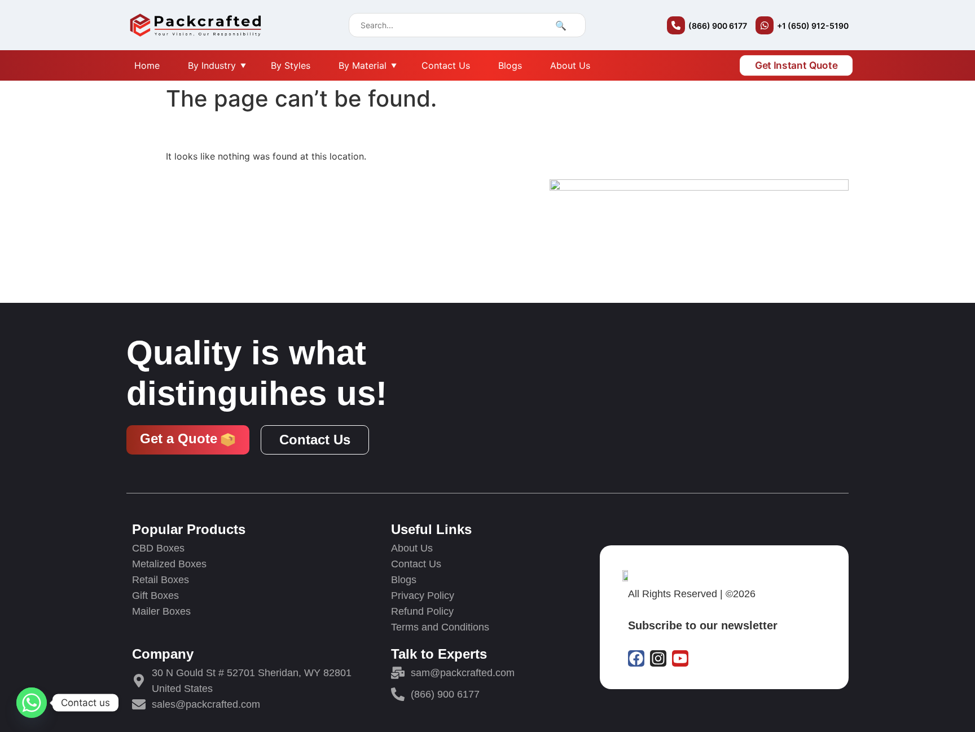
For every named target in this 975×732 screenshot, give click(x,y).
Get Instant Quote (796, 65)
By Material (363, 65)
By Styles (290, 65)
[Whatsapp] (31, 702)
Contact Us (445, 65)
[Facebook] (636, 658)
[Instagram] (658, 658)
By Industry (212, 65)
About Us (570, 65)
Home (147, 65)
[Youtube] (680, 658)
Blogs (510, 65)
